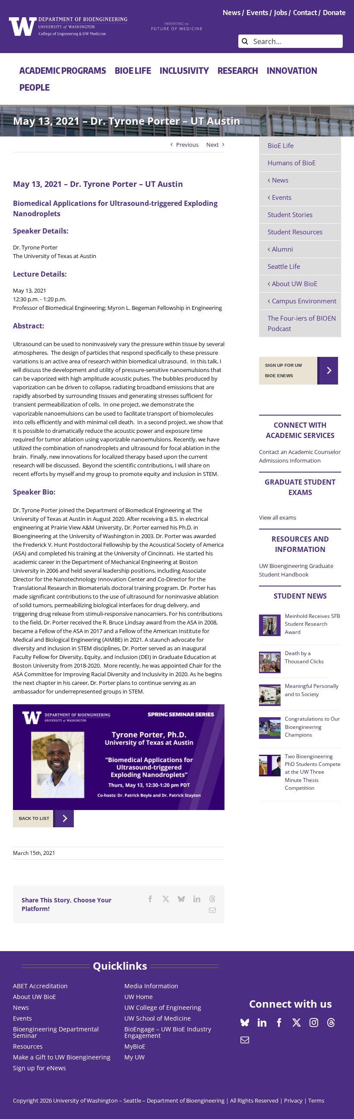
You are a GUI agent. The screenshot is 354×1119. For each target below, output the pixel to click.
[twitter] (296, 1022)
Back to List (34, 818)
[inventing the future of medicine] (177, 24)
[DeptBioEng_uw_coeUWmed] (67, 20)
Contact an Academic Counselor (300, 452)
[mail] (244, 1040)
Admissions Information (290, 460)
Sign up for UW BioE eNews (283, 370)
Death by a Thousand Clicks (304, 657)
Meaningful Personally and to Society (311, 689)
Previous (187, 144)
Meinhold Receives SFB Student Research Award (312, 624)
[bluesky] (244, 1022)
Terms (316, 1100)
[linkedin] (262, 1022)
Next (212, 144)
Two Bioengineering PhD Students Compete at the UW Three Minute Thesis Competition (313, 772)
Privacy (293, 1100)
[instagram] (314, 1022)
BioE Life (281, 145)
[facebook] (279, 1022)
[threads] (331, 1022)
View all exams (277, 517)
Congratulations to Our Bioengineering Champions (312, 726)
